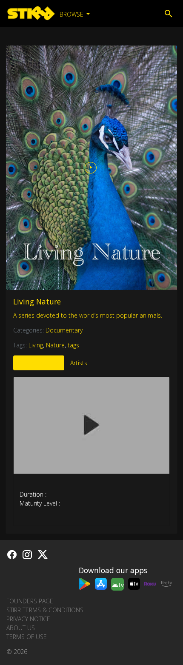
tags (73, 345)
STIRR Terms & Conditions (44, 610)
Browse (72, 14)
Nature (55, 345)
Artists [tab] (78, 363)
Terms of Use (26, 637)
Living (36, 345)
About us (20, 628)
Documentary (64, 330)
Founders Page (29, 601)
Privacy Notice (28, 619)
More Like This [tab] (38, 363)
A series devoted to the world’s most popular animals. (87, 315)
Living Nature (37, 301)
